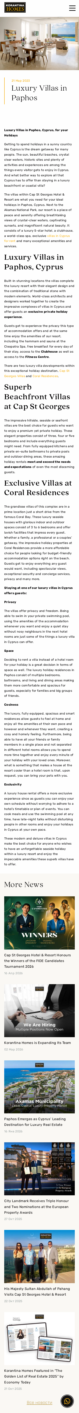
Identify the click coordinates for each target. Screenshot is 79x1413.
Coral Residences (45, 376)
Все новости (39, 1403)
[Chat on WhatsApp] (67, 1401)
